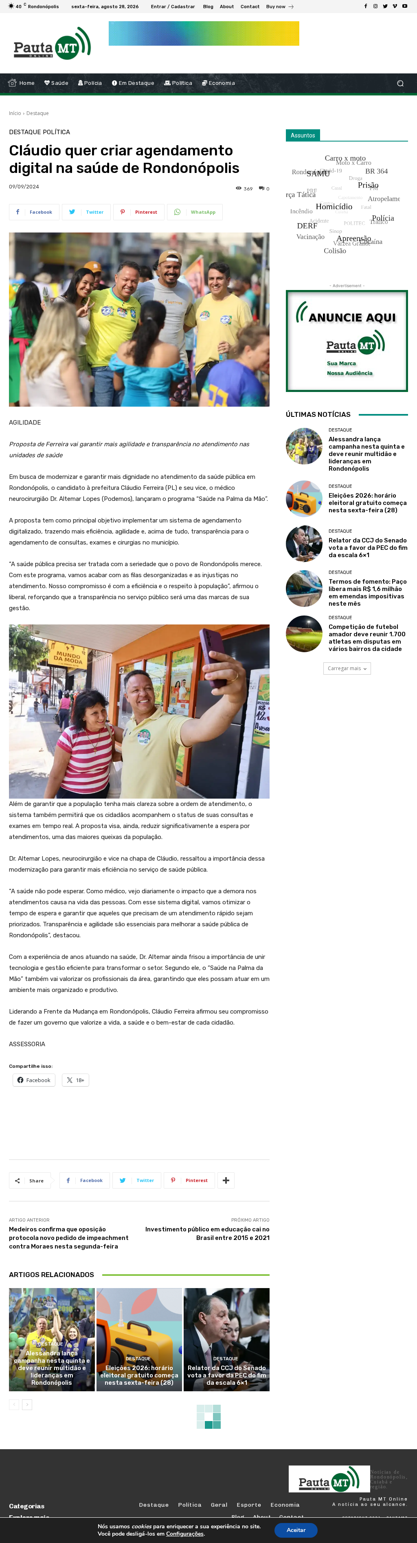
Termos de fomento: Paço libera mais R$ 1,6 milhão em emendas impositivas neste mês (368, 592)
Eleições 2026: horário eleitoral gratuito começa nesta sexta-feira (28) (139, 1375)
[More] (226, 1180)
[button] (400, 83)
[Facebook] (366, 6)
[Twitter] (385, 6)
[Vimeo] (395, 6)
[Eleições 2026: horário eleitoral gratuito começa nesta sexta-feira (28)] (139, 1339)
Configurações (185, 1534)
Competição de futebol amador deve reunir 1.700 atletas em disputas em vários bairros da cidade (367, 638)
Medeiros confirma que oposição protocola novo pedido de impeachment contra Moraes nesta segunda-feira (69, 1238)
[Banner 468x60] (204, 33)
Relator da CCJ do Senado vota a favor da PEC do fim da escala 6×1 (226, 1375)
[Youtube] (405, 6)
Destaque (37, 113)
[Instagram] (375, 6)
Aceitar (296, 1530)
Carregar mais (344, 668)
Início (15, 113)
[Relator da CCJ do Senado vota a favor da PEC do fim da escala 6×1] (227, 1339)
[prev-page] (14, 1404)
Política (56, 132)
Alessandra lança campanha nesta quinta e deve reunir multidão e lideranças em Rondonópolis (52, 1368)
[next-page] (27, 1404)
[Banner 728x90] (157, 1121)
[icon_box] (280, 7)
